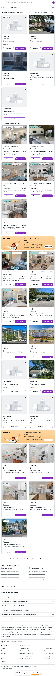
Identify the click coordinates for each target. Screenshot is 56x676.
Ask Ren (36, 672)
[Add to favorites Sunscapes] (25, 164)
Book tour (8, 48)
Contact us (3, 650)
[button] (14, 24)
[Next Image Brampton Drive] (52, 454)
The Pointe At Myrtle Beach (11, 277)
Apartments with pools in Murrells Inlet (38, 580)
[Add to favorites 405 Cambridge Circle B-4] (52, 290)
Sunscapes (7, 188)
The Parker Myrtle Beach (11, 225)
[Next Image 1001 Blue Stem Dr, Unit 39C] (25, 528)
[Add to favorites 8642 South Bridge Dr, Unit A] (52, 483)
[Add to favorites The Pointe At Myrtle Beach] (25, 253)
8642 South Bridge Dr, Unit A (39, 507)
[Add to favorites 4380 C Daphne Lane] (52, 17)
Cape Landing (8, 314)
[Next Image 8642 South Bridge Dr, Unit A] (52, 491)
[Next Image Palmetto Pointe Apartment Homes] (52, 260)
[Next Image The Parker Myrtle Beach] (25, 208)
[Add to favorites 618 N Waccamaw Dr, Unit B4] (25, 446)
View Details (41, 84)
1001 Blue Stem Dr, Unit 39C (12, 544)
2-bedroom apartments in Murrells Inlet (10, 574)
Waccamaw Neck (36, 558)
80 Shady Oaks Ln (9, 78)
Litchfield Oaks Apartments (11, 151)
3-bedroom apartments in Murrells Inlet (10, 577)
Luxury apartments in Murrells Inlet (37, 574)
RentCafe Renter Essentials (26, 653)
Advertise (3, 658)
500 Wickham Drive (36, 351)
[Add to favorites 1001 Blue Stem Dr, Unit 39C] (25, 520)
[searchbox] (30, 2)
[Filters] (53, 7)
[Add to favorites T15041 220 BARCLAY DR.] (52, 362)
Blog (2, 656)
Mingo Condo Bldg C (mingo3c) (12, 351)
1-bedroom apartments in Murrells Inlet (10, 571)
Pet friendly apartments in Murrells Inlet (38, 571)
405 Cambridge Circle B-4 (38, 314)
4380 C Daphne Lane (37, 41)
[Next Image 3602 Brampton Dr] (25, 491)
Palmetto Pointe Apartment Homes (41, 277)
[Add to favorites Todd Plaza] (52, 397)
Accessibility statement (49, 656)
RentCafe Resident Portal (26, 658)
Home (8, 558)
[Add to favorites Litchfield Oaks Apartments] (25, 127)
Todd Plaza (34, 419)
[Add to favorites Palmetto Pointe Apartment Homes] (52, 253)
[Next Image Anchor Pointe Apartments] (52, 134)
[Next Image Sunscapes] (25, 171)
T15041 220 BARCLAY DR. (38, 384)
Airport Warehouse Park (11, 384)
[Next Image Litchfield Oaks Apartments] (25, 134)
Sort (52, 12)
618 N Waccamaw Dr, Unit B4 (12, 470)
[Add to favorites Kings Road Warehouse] (52, 54)
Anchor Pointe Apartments (38, 151)
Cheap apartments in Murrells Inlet (37, 577)
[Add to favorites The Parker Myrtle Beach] (25, 201)
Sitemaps (3, 661)
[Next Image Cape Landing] (25, 297)
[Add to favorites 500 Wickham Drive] (52, 327)
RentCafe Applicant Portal (26, 656)
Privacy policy (47, 650)
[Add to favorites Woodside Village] (25, 89)
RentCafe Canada (24, 648)
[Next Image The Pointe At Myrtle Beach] (25, 260)
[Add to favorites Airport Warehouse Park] (25, 362)
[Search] (53, 2)
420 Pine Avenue (9, 41)
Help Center (4, 653)
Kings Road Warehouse (37, 75)
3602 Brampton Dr (9, 507)
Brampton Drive (35, 470)
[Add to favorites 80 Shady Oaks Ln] (25, 54)
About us (3, 648)
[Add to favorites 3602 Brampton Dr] (25, 483)
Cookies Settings (48, 658)
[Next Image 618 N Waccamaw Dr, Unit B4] (25, 454)
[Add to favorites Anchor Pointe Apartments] (52, 127)
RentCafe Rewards (24, 650)
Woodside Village (9, 111)
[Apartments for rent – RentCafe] (5, 642)
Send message (20, 48)
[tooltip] (6, 38)
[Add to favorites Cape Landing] (25, 290)
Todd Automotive (9, 419)
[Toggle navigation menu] (3, 2)
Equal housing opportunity (7, 668)
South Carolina (15, 558)
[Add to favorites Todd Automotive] (25, 397)
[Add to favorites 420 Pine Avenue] (25, 17)
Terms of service (48, 648)
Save (27, 672)
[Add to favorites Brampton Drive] (52, 446)
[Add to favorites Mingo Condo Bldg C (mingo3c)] (25, 327)
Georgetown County (25, 558)
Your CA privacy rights (49, 653)
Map (20, 672)
